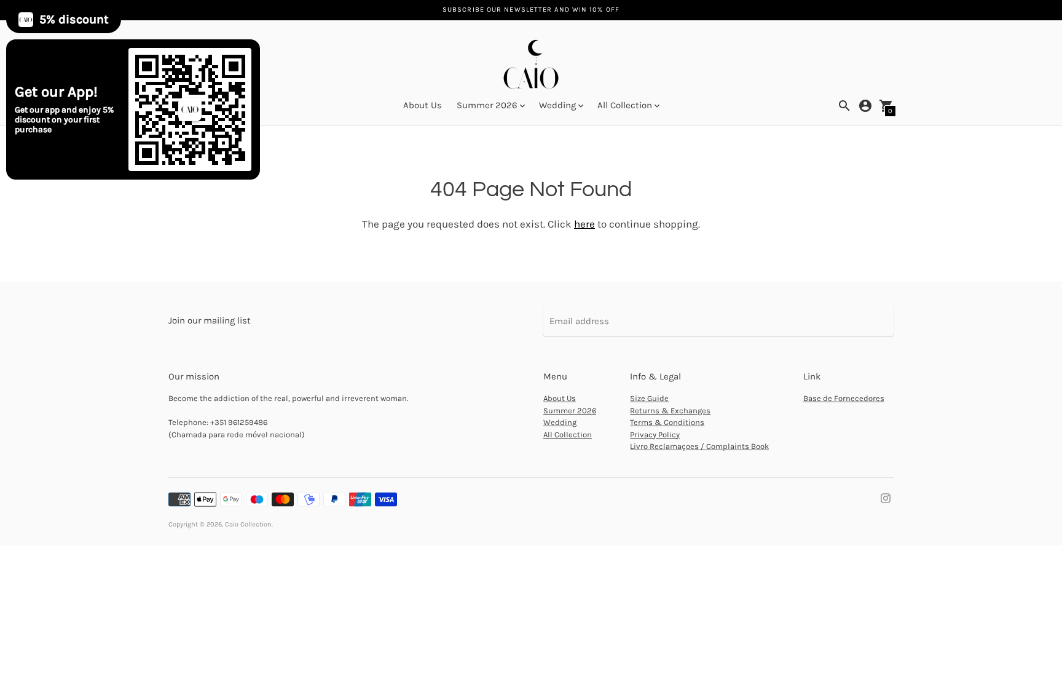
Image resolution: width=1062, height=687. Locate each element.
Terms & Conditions (667, 422)
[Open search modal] (844, 105)
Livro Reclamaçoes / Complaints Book (699, 446)
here (584, 224)
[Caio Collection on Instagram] (886, 497)
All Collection (567, 434)
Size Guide (649, 398)
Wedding (559, 422)
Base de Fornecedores (843, 398)
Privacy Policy (655, 434)
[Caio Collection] (531, 66)
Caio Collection (248, 524)
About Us (422, 105)
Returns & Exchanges (670, 410)
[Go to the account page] (865, 105)
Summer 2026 (569, 410)
